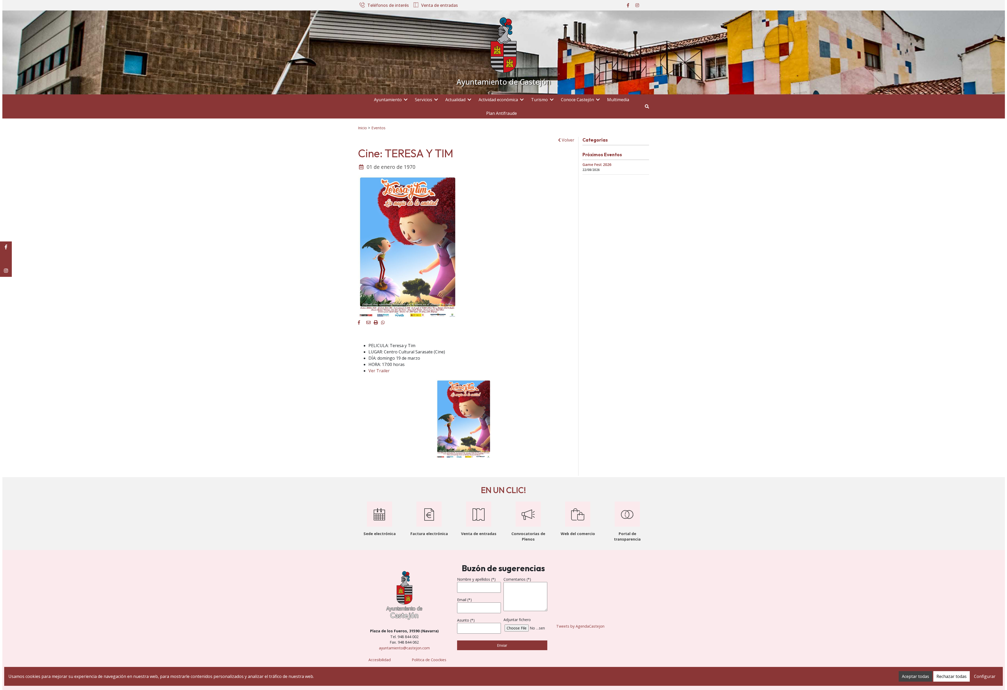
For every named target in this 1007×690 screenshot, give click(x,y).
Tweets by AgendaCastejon (580, 626)
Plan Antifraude (501, 113)
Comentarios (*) (517, 579)
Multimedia (618, 100)
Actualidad (455, 100)
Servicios (423, 100)
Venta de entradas (439, 5)
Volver (567, 140)
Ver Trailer (379, 371)
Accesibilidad (379, 659)
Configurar (984, 676)
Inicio (362, 127)
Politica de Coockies (429, 659)
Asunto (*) (466, 620)
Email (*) (464, 599)
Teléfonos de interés (388, 5)
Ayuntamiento (388, 100)
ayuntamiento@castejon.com (404, 647)
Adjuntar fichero (517, 619)
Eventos (378, 127)
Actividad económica (498, 100)
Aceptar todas (915, 676)
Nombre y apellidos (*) (476, 579)
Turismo (539, 100)
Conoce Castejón (577, 100)
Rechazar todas (951, 676)
